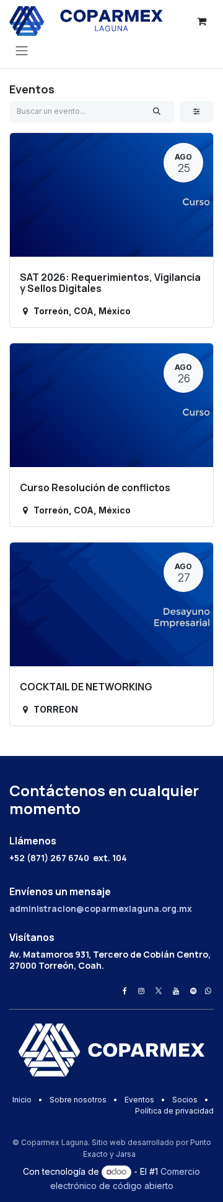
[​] (124, 991)
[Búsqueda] (157, 111)
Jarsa (126, 1154)
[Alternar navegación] (21, 50)
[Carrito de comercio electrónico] (201, 21)
